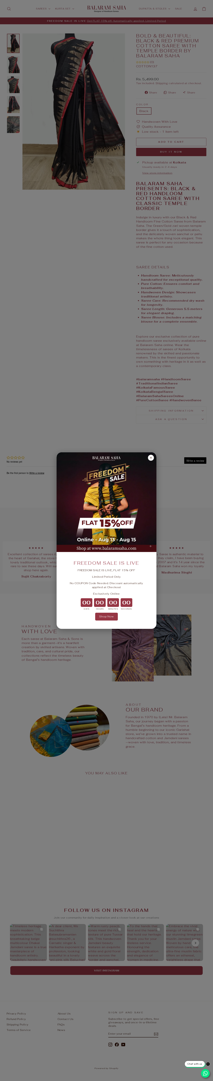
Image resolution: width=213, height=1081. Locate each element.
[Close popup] (151, 458)
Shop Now (106, 616)
